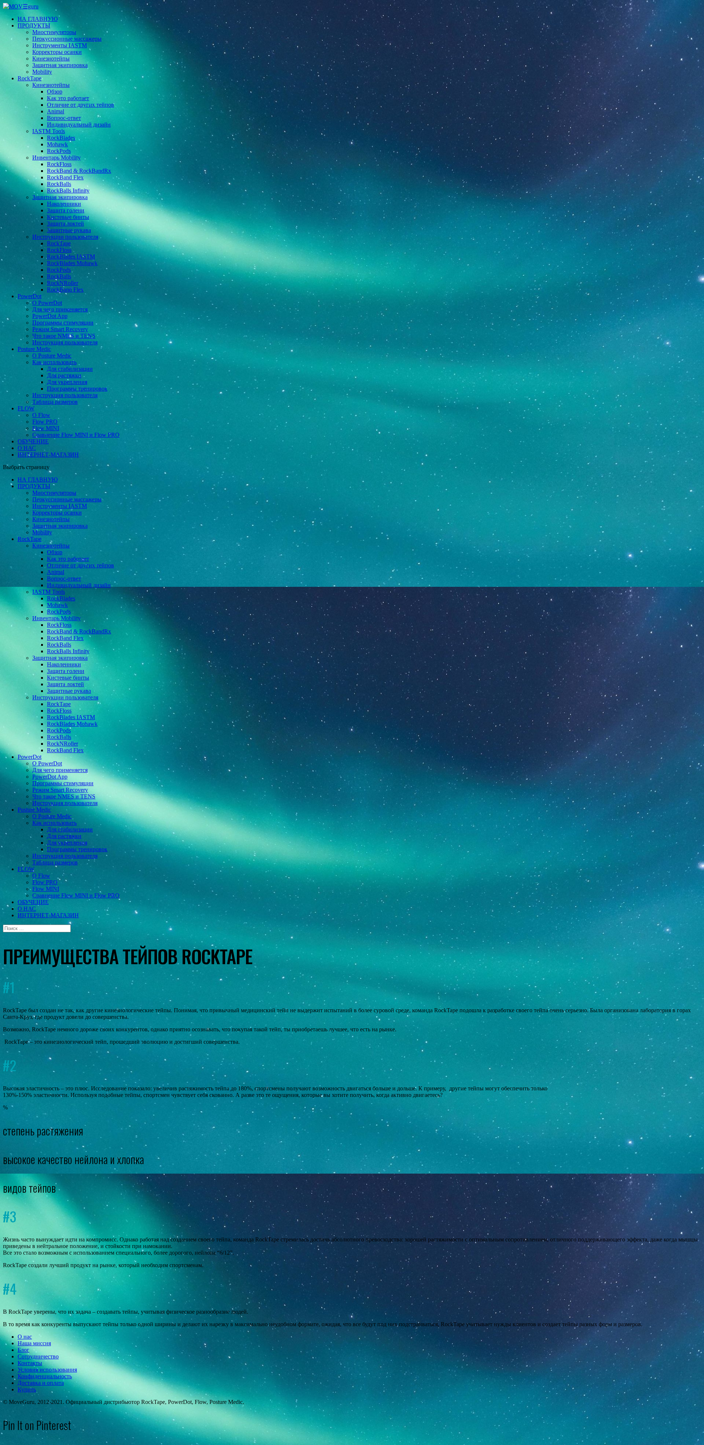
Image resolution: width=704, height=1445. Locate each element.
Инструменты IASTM (59, 45)
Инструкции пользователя (65, 237)
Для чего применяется (60, 309)
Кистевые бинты (68, 217)
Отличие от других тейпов (80, 105)
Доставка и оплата (41, 1383)
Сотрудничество (38, 1356)
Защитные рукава (69, 230)
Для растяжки (64, 375)
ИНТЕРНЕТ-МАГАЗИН (48, 454)
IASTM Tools (48, 131)
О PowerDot (47, 303)
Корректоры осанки (57, 52)
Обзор (54, 91)
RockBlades (61, 138)
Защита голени (65, 210)
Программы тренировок (77, 388)
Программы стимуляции (63, 322)
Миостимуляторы (54, 32)
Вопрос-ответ (64, 118)
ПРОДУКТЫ (34, 25)
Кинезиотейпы (51, 58)
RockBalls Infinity (68, 190)
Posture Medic (34, 349)
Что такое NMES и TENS (63, 336)
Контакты (30, 1363)
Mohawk (57, 144)
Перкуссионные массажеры (67, 39)
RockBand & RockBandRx (79, 171)
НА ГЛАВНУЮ (38, 19)
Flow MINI (45, 428)
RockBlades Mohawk (72, 263)
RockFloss (59, 164)
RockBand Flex (65, 177)
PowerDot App (49, 316)
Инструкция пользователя (65, 342)
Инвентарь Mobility (56, 157)
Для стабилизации (70, 369)
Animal (55, 111)
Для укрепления (67, 382)
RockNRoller (62, 283)
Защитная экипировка (60, 65)
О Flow (41, 415)
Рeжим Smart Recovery (60, 329)
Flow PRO (45, 421)
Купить (27, 1389)
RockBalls (59, 184)
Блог (23, 1350)
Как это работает (68, 98)
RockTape (29, 78)
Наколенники (64, 204)
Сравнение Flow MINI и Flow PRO (76, 435)
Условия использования (47, 1370)
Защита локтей (65, 223)
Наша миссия (34, 1343)
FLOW (26, 408)
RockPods (59, 151)
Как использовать (54, 362)
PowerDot (29, 296)
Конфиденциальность (45, 1376)
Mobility (42, 72)
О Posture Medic (52, 355)
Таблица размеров (55, 402)
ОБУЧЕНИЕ (33, 441)
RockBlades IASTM (71, 256)
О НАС (27, 448)
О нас (25, 1337)
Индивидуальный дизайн (79, 124)
